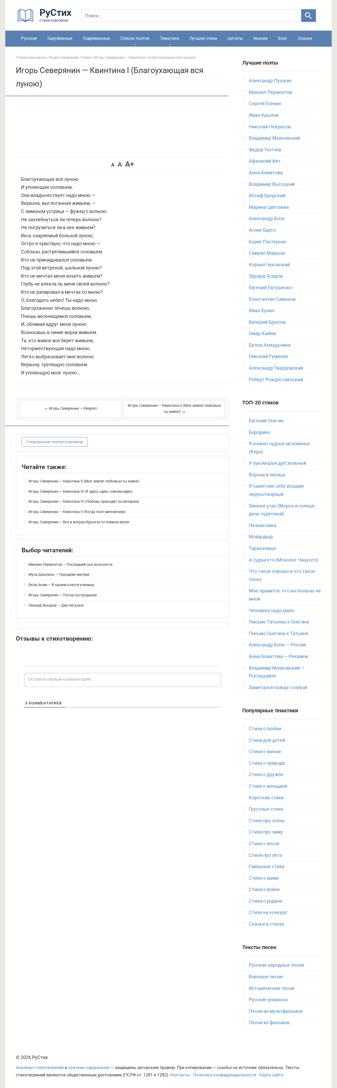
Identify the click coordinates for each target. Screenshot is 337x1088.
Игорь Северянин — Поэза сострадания (62, 595)
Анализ (260, 38)
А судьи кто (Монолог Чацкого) (283, 560)
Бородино (259, 432)
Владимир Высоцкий (272, 184)
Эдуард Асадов (266, 276)
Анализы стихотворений (40, 1067)
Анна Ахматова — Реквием (278, 656)
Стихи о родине (266, 901)
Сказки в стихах (266, 924)
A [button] (113, 165)
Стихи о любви (265, 728)
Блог (282, 38)
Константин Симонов (272, 299)
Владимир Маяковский (274, 138)
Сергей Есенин (265, 103)
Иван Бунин (261, 310)
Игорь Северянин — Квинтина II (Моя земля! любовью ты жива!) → (174, 408)
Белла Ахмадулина (270, 345)
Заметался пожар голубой (278, 687)
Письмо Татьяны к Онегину (279, 622)
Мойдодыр (261, 536)
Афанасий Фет (265, 161)
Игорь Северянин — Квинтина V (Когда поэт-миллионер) (77, 512)
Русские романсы (268, 999)
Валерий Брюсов (267, 322)
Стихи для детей (267, 740)
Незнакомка (262, 525)
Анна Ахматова (266, 172)
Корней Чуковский (269, 264)
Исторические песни (271, 988)
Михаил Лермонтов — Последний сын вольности (70, 564)
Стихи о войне (264, 889)
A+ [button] (129, 164)
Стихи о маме (264, 878)
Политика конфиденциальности (224, 1074)
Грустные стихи (266, 809)
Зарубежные (59, 38)
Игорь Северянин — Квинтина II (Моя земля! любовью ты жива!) (84, 481)
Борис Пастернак (268, 241)
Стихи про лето (265, 855)
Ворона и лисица (267, 474)
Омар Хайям (262, 333)
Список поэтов (134, 38)
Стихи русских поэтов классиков (54, 442)
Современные (96, 38)
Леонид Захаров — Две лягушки (55, 605)
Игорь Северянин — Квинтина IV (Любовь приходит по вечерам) (83, 501)
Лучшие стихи (203, 38)
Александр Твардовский (276, 368)
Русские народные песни (276, 965)
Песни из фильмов (269, 1022)
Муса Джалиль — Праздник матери (58, 574)
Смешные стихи (266, 866)
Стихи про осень (267, 820)
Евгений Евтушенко (270, 287)
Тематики (169, 38)
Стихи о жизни (265, 751)
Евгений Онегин (266, 420)
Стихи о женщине (268, 786)
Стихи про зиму (266, 832)
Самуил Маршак (267, 253)
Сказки (305, 38)
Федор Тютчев (265, 149)
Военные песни (266, 976)
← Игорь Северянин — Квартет (70, 408)
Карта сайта (271, 1074)
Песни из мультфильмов (276, 1011)
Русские (29, 38)
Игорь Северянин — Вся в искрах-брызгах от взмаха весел (78, 522)
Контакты (180, 1074)
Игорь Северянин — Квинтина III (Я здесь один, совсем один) (80, 491)
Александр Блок (267, 218)
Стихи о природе (267, 763)
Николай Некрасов (270, 126)
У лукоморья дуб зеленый (277, 463)
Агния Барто (262, 230)
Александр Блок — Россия (277, 644)
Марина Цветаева (269, 207)
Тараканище (262, 548)
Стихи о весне (264, 843)
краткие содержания (88, 1067)
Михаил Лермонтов (270, 92)
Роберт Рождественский (276, 379)
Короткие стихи (266, 797)
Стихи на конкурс (268, 912)
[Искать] (308, 15)
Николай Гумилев (268, 356)
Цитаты (235, 38)
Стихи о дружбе (266, 774)
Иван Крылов (264, 115)
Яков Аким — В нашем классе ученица (61, 585)
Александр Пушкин (270, 80)
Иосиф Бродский (267, 195)
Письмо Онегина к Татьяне (278, 633)
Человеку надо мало (271, 610)
